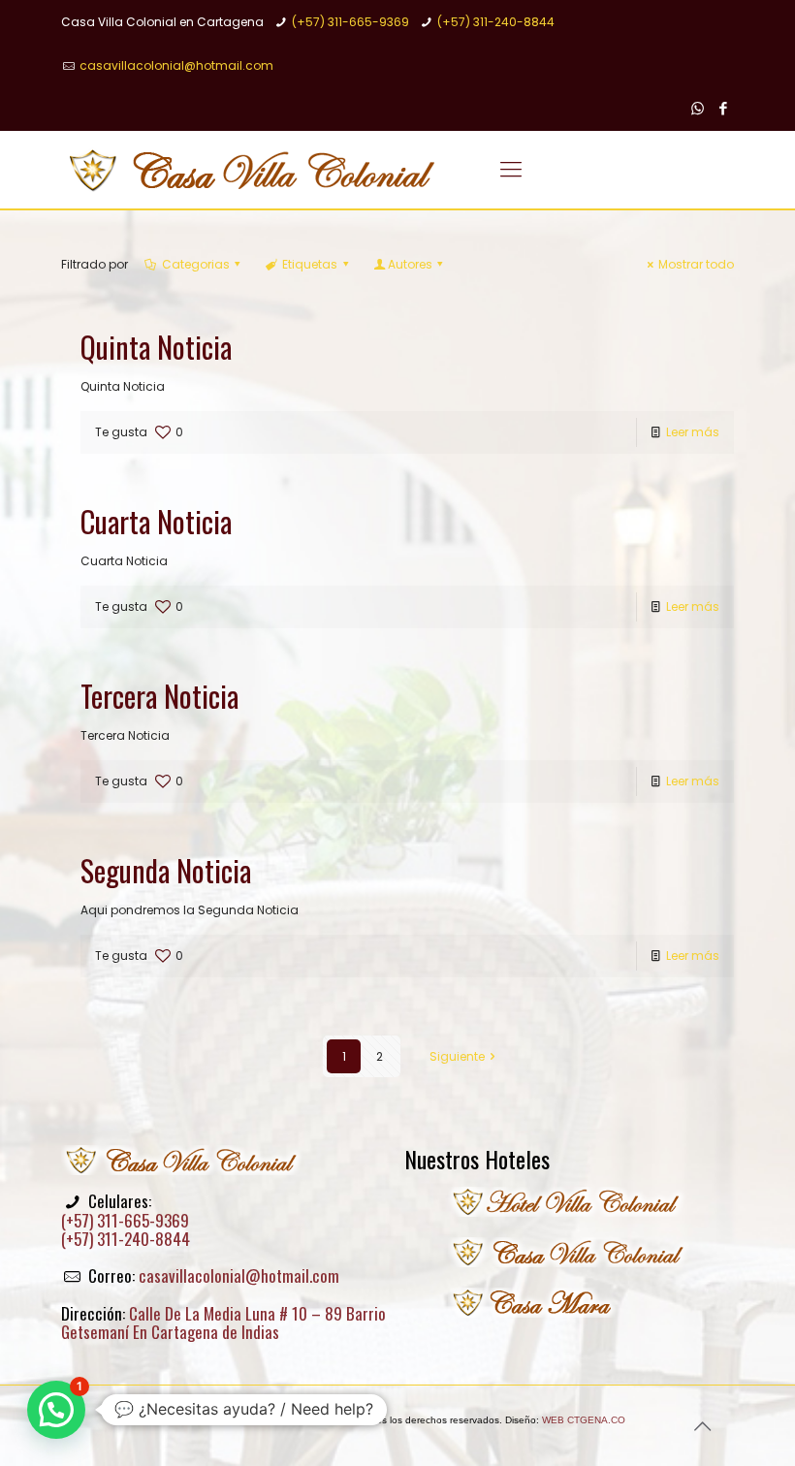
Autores (410, 264)
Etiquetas (309, 264)
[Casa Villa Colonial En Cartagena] (253, 169)
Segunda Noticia (165, 870)
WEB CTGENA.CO (583, 1420)
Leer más (692, 432)
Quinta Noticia (156, 346)
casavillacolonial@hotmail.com (176, 65)
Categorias (196, 264)
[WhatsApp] (697, 108)
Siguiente (457, 1056)
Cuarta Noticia (156, 521)
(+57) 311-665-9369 (350, 22)
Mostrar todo (696, 264)
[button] (56, 1410)
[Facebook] (724, 108)
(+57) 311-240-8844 (496, 22)
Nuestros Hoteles (477, 1158)
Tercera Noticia (159, 695)
